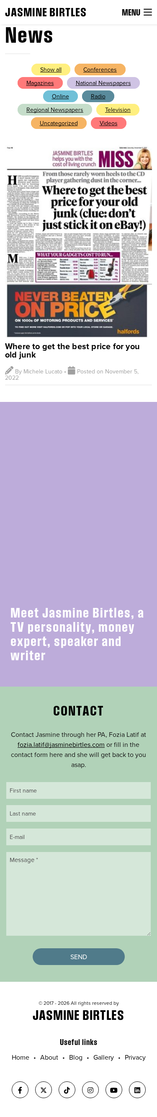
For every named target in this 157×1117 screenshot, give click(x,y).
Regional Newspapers (54, 110)
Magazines (40, 83)
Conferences (100, 69)
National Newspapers (103, 83)
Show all (51, 69)
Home (20, 1057)
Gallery (103, 1057)
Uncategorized (59, 123)
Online (60, 96)
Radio (98, 96)
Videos (109, 123)
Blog (75, 1057)
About (49, 1057)
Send (78, 956)
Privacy (135, 1057)
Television (118, 110)
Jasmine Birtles (46, 11)
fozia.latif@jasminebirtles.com (61, 744)
